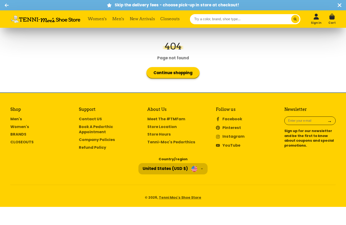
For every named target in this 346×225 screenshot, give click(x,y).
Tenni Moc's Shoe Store (180, 197)
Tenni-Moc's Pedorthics (171, 142)
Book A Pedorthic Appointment (96, 129)
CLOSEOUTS (22, 142)
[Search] (295, 19)
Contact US (90, 119)
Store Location (162, 126)
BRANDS (18, 134)
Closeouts (170, 18)
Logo (45, 19)
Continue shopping (173, 73)
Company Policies (97, 139)
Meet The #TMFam (166, 119)
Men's (118, 18)
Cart (332, 19)
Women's (97, 18)
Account (316, 19)
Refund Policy (92, 147)
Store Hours (159, 134)
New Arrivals (142, 18)
